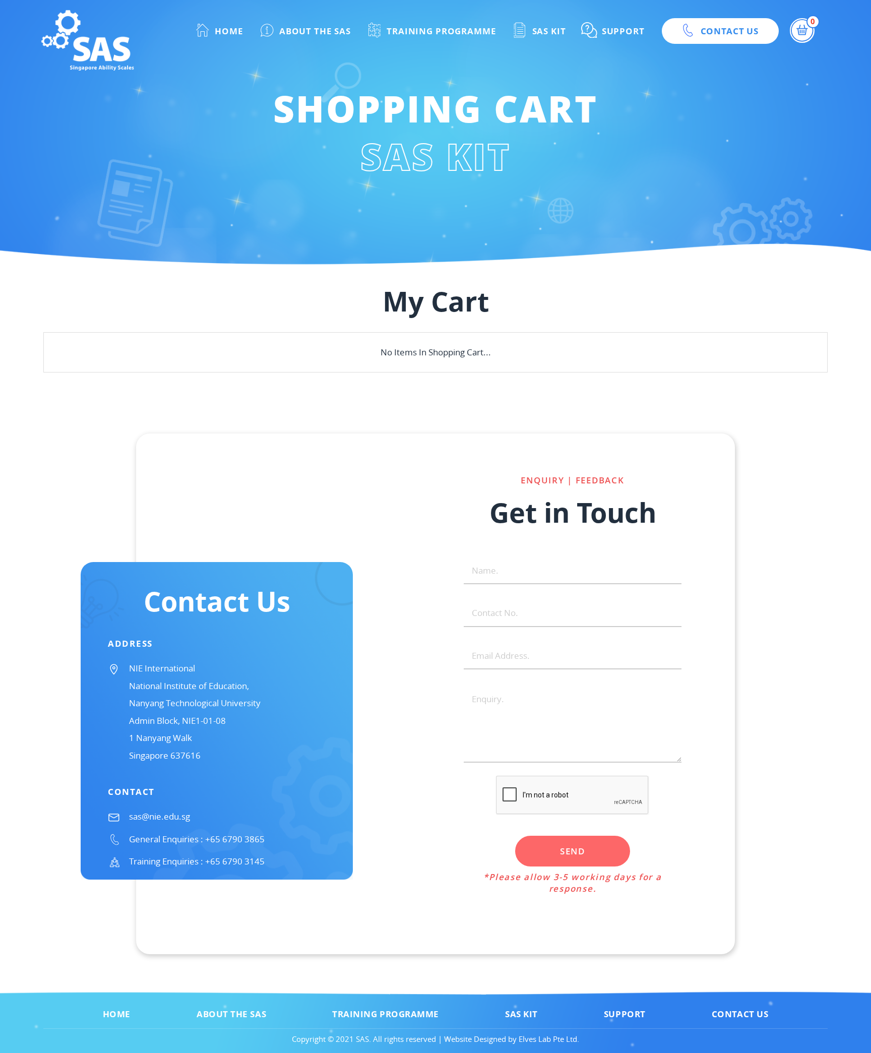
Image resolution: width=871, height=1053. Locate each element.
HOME (227, 31)
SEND (572, 851)
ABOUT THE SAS (314, 31)
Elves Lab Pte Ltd (548, 1039)
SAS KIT (548, 31)
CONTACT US (728, 31)
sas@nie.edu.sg (159, 816)
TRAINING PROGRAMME (440, 31)
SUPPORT (622, 31)
